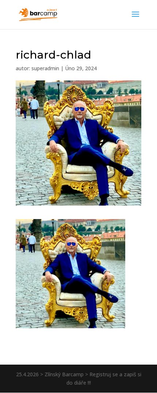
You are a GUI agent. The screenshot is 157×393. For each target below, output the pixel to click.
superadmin (45, 68)
